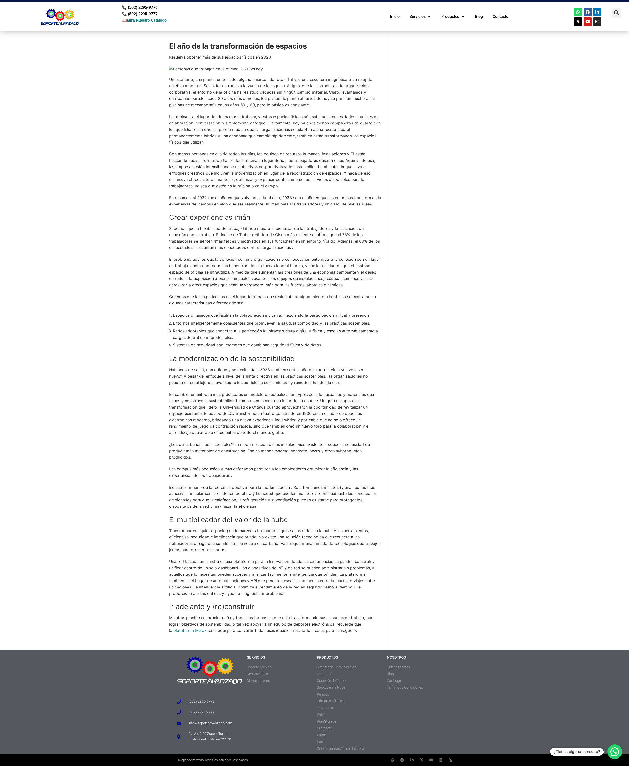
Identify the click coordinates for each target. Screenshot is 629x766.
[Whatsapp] (578, 12)
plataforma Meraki (190, 630)
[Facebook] (588, 12)
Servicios (417, 16)
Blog (479, 16)
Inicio (395, 16)
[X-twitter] (578, 21)
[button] (616, 13)
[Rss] (450, 760)
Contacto (500, 16)
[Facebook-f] (402, 760)
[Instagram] (597, 21)
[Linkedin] (597, 12)
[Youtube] (588, 21)
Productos (450, 16)
